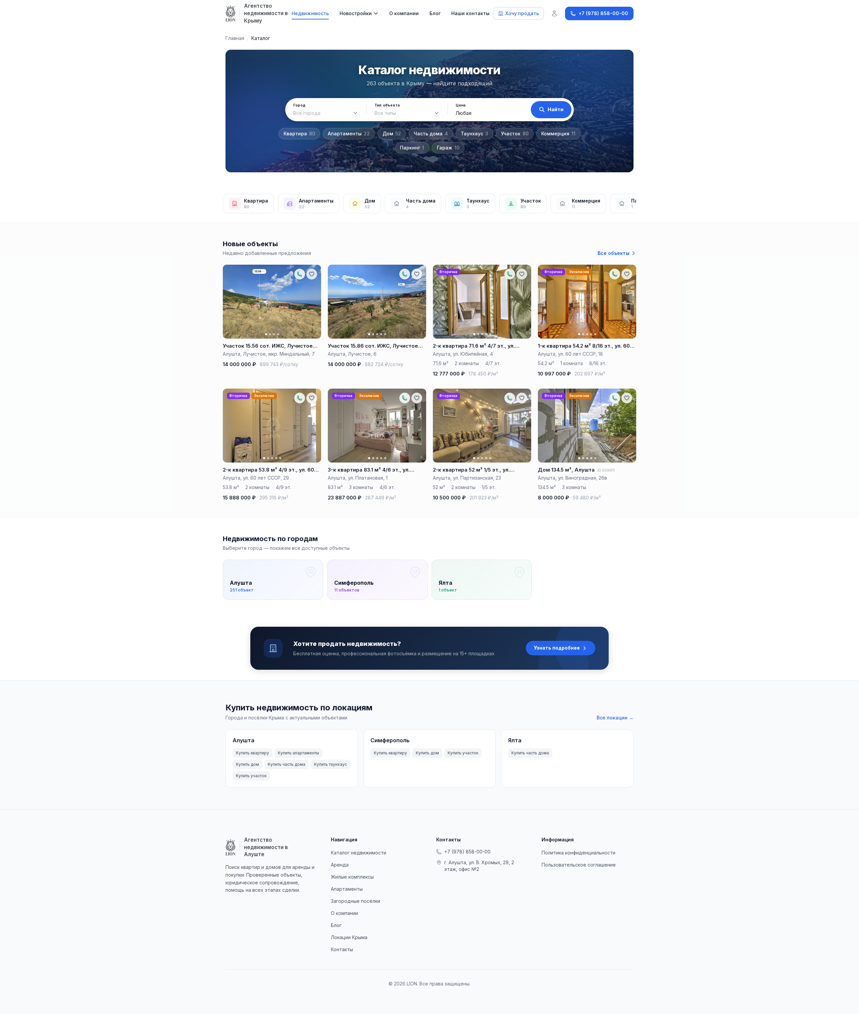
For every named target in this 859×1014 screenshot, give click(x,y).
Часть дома (431, 133)
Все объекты (613, 253)
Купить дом (247, 764)
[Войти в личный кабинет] (554, 13)
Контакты (342, 949)
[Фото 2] (270, 334)
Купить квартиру (252, 752)
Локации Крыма (349, 937)
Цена (461, 105)
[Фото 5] (385, 334)
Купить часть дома (286, 764)
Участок (514, 133)
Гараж (448, 147)
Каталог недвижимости (358, 852)
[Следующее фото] (313, 301)
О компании (404, 13)
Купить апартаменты (298, 752)
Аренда (340, 865)
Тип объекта (387, 105)
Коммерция (558, 133)
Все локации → (615, 717)
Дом (392, 133)
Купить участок (251, 775)
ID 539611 (606, 470)
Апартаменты (349, 133)
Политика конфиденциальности (578, 852)
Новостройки (356, 13)
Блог (435, 13)
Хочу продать (522, 13)
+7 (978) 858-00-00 (467, 851)
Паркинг (412, 147)
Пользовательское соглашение (579, 865)
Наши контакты (470, 13)
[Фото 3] (274, 334)
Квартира (299, 133)
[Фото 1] (266, 334)
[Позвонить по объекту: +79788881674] (509, 274)
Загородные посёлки (355, 901)
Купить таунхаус (330, 764)
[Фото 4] (278, 334)
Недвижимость (310, 13)
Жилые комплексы (352, 877)
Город (299, 105)
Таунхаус (474, 133)
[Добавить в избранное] (311, 274)
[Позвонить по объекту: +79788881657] (299, 274)
